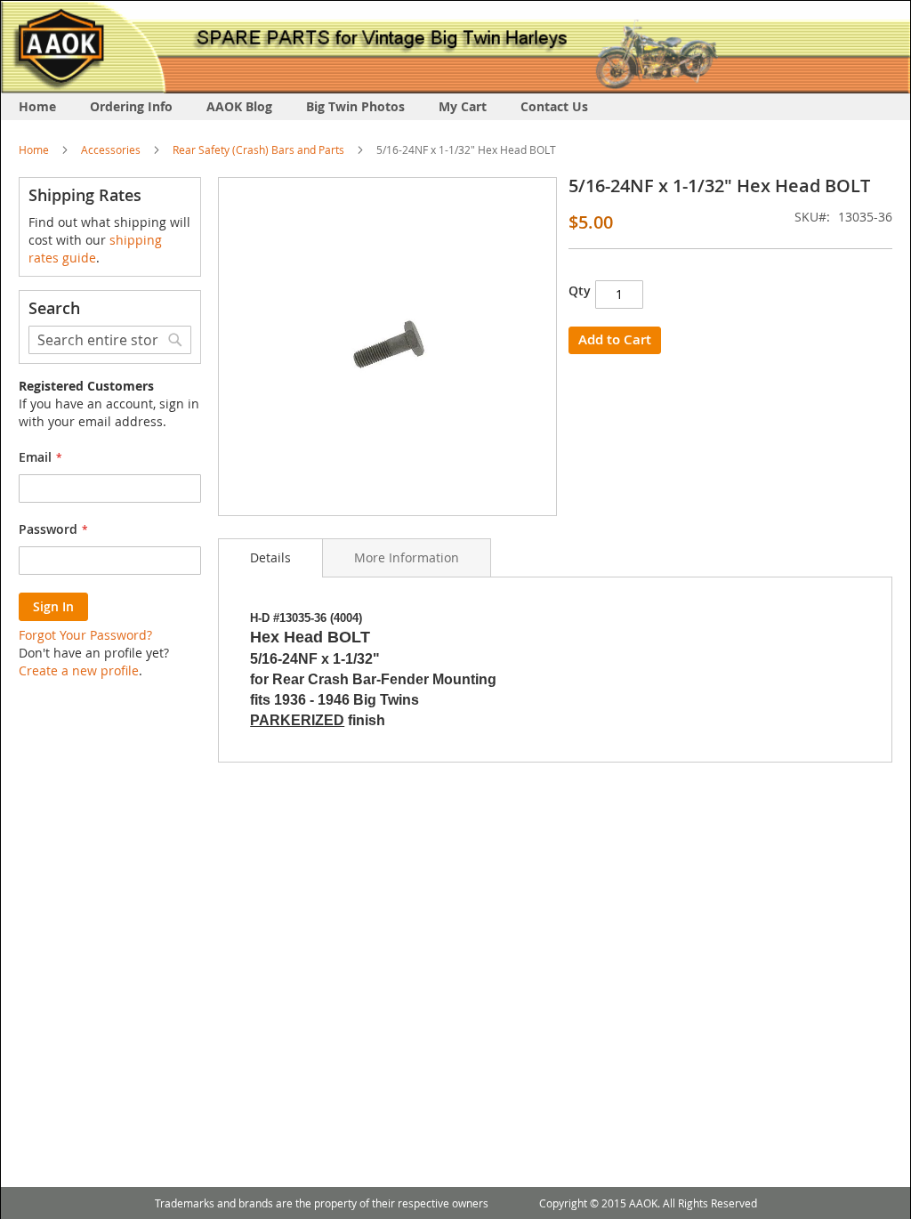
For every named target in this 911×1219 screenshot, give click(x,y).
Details (270, 557)
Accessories (111, 149)
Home (34, 149)
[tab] (270, 557)
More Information (406, 557)
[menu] (455, 106)
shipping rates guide (95, 248)
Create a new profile (79, 670)
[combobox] (109, 340)
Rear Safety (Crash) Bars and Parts (258, 149)
